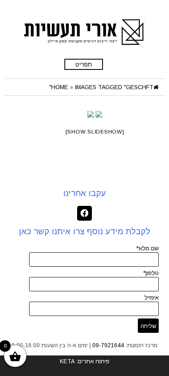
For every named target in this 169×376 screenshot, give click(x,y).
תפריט (83, 64)
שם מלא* (147, 248)
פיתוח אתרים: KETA (85, 361)
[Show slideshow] (95, 132)
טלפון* (151, 273)
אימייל (151, 297)
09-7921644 (108, 345)
